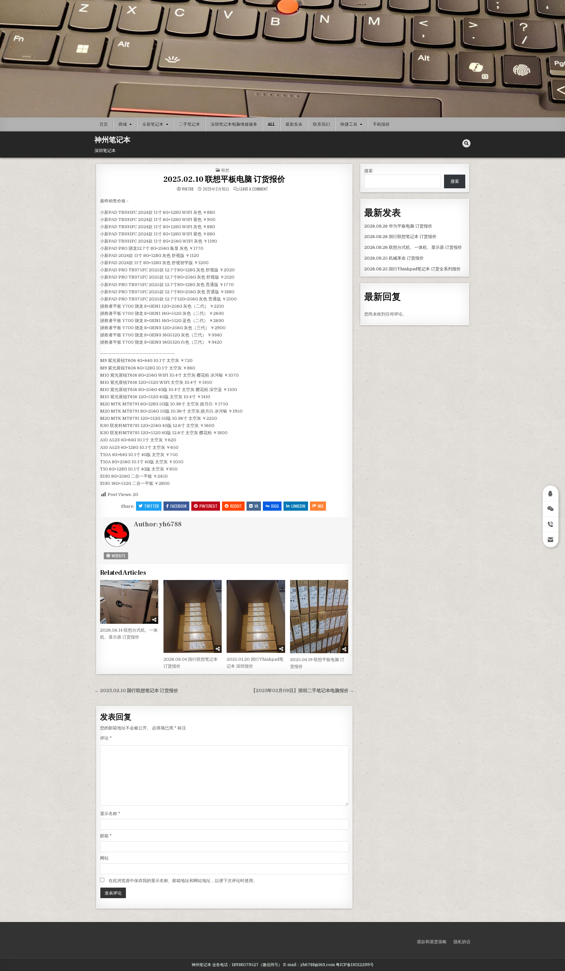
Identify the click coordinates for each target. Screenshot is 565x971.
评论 (106, 738)
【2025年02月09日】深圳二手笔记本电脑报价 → (302, 690)
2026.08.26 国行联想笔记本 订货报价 (400, 236)
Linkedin (298, 506)
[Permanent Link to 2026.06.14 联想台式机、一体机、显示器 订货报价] (129, 602)
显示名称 (110, 813)
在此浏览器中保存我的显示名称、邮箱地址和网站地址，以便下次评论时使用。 (183, 880)
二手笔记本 (189, 124)
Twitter (151, 506)
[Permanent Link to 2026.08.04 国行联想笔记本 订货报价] (192, 616)
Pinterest (208, 506)
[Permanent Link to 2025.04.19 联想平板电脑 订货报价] (319, 616)
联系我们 (321, 124)
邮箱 (106, 835)
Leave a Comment (253, 189)
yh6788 (188, 189)
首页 (103, 124)
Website (118, 555)
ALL (271, 124)
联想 (225, 170)
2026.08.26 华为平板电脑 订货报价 (398, 226)
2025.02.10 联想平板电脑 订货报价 (224, 179)
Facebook (178, 506)
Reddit (236, 506)
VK (256, 506)
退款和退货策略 (432, 941)
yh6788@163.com (317, 964)
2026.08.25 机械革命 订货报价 (394, 258)
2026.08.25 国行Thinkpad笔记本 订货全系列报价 (412, 268)
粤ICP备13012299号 (355, 964)
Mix (320, 506)
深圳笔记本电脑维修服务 (234, 124)
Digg (275, 506)
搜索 (368, 170)
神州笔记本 (112, 140)
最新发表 (293, 124)
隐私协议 (462, 941)
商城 (122, 124)
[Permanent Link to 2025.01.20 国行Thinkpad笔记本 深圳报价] (256, 616)
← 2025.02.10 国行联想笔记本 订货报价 (136, 690)
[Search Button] (466, 143)
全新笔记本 (152, 124)
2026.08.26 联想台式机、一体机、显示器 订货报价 (413, 247)
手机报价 (381, 124)
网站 (104, 858)
